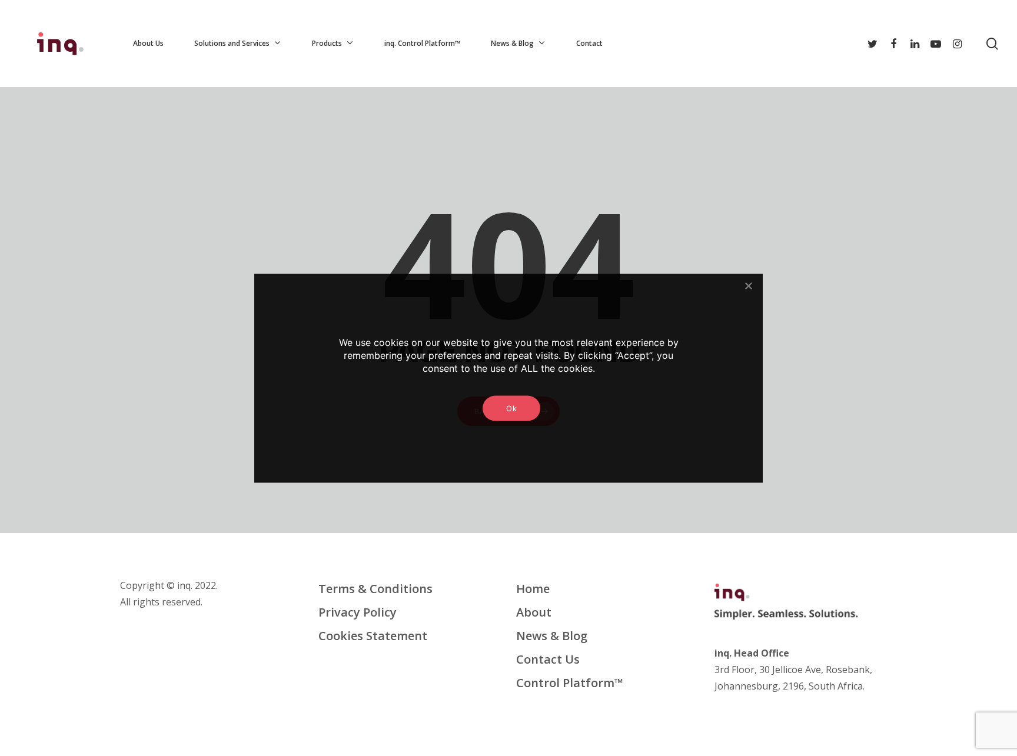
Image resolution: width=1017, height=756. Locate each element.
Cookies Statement (372, 636)
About (533, 612)
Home (533, 589)
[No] (748, 285)
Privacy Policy (357, 612)
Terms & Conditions (375, 589)
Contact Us (548, 659)
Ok (511, 407)
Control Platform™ (569, 683)
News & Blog (551, 636)
